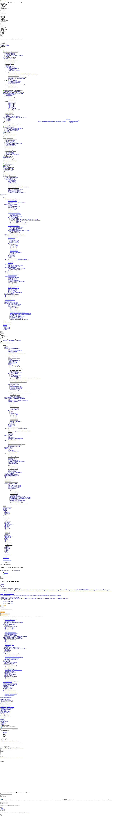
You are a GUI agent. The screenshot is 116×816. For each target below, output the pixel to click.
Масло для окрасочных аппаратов (12, 295)
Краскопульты (11, 284)
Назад (6, 346)
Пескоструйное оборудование (11, 204)
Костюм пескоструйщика (15, 233)
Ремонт (4, 321)
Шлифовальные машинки (10, 267)
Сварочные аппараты (12, 290)
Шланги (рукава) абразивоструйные (15, 265)
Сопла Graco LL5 (13, 246)
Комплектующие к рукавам (14, 226)
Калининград (8, 530)
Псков (6, 541)
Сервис (2, 713)
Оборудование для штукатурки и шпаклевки (14, 234)
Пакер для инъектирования (13, 273)
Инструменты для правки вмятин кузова (16, 281)
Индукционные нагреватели (14, 280)
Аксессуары (10, 263)
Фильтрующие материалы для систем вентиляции (20, 313)
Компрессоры (8, 297)
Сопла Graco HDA (14, 245)
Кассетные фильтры (14, 309)
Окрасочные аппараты (5, 699)
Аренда (4, 320)
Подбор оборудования (7, 322)
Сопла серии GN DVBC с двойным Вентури (19, 222)
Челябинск (7, 552)
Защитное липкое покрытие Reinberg (17, 316)
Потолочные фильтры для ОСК (16, 318)
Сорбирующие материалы (15, 315)
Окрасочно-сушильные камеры (12, 303)
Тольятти (7, 549)
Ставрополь (7, 547)
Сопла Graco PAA (14, 248)
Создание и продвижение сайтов (17, 748)
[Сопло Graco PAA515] (8, 601)
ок (1, 814)
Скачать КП (3, 605)
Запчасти (9, 203)
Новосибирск (8, 537)
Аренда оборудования (5, 714)
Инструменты (10, 261)
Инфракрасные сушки (12, 282)
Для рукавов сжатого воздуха (16, 228)
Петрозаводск (8, 540)
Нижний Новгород (9, 536)
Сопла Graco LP (13, 247)
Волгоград (7, 525)
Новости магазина (5, 727)
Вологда (7, 526)
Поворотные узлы (11, 238)
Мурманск (7, 535)
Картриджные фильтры (15, 310)
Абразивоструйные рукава (15, 214)
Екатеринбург (8, 528)
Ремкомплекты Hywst (14, 241)
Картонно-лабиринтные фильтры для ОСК (19, 319)
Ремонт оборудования (4, 715)
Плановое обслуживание (5, 716)
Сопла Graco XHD (14, 250)
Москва (6, 534)
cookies (27, 812)
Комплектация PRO (12, 209)
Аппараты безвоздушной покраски (12, 198)
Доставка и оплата (7, 323)
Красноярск (7, 533)
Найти (2, 332)
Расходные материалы (12, 306)
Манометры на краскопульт (13, 288)
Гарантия (5, 325)
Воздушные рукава (14, 215)
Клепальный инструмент (13, 283)
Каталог (4, 197)
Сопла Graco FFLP (14, 251)
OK (1, 807)
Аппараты (10, 205)
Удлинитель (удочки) (12, 256)
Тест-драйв (2, 717)
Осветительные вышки (10, 300)
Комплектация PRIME (12, 208)
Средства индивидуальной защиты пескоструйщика (19, 230)
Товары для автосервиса (10, 276)
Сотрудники (7, 327)
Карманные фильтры (14, 307)
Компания (5, 326)
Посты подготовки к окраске (14, 305)
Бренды (2, 719)
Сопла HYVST (13, 253)
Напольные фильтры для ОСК (16, 317)
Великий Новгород (9, 524)
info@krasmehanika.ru (4, 45)
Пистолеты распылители (13, 236)
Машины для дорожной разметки (12, 294)
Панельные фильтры (14, 308)
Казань (6, 529)
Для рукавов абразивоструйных (16, 227)
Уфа (6, 551)
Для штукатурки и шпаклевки (6, 701)
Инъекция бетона (9, 272)
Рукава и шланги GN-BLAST (14, 213)
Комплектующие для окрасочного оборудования (15, 235)
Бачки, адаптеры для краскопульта (15, 292)
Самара (6, 544)
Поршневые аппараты (12, 201)
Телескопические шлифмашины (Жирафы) (16, 268)
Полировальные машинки (10, 296)
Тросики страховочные (15, 229)
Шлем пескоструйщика (15, 232)
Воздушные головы (12, 291)
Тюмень (7, 550)
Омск (6, 538)
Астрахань (7, 522)
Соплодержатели (11, 255)
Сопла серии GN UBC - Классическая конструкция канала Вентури (24, 219)
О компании (3, 723)
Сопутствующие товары (10, 298)
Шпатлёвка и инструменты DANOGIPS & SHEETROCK (17, 259)
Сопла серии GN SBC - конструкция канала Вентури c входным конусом (25, 220)
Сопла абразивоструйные (13, 217)
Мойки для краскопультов (13, 285)
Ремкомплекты (11, 239)
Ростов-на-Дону (8, 542)
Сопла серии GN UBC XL (15, 221)
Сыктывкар (7, 548)
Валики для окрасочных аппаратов (15, 258)
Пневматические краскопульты (11, 302)
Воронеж (7, 527)
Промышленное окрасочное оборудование (16, 202)
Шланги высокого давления (16, 216)
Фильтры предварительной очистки (17, 312)
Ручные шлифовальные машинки (15, 269)
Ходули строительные (9, 293)
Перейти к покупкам (2, 809)
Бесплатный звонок (19, 757)
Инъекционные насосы (12, 275)
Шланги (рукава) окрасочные (14, 266)
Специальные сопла (14, 225)
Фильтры (9, 257)
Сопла (9, 243)
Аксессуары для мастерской (13, 277)
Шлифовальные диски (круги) (14, 270)
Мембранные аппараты (12, 199)
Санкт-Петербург (8, 545)
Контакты (5, 329)
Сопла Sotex (12, 254)
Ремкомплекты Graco (14, 240)
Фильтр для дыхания (14, 231)
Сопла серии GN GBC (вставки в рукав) (18, 223)
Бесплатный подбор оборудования (7, 757)
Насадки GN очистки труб (13, 211)
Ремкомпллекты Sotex (14, 242)
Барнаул (7, 523)
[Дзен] (4, 736)
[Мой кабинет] (1, 334)
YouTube (6, 573)
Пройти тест (3, 756)
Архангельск (8, 521)
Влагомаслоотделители (12, 278)
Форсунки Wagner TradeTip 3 (16, 252)
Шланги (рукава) (9, 264)
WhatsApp (5, 732)
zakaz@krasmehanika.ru (15, 570)
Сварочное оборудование (13, 289)
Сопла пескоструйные (14, 218)
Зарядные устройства (12, 279)
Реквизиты (7, 328)
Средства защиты (9, 271)
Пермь (6, 539)
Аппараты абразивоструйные (14, 206)
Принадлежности (11, 287)
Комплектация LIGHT (12, 207)
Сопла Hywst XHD (14, 244)
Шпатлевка (10, 260)
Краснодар (7, 532)
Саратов (7, 546)
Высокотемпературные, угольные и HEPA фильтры (20, 314)
